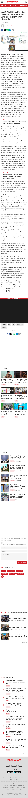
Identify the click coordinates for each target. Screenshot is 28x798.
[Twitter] (5, 30)
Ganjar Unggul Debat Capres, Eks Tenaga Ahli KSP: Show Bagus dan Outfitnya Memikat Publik (15, 718)
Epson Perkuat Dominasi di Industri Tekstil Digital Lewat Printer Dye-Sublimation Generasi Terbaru (17, 619)
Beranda (3, 8)
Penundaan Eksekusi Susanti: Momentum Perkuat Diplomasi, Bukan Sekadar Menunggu (14, 732)
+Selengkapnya (23, 642)
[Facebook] (2, 30)
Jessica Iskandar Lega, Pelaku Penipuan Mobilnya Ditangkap (14, 704)
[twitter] (9, 766)
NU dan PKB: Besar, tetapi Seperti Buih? (15, 725)
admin (10, 26)
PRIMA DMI (20, 324)
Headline (4, 571)
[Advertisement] (14, 350)
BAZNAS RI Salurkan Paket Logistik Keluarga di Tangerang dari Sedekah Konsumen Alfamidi (7, 415)
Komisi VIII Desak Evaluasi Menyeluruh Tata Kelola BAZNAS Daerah (14, 122)
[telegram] (14, 766)
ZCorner (4, 327)
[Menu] (2, 2)
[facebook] (7, 766)
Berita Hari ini (19, 571)
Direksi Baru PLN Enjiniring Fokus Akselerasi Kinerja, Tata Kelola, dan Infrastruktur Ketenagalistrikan (18, 637)
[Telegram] (10, 30)
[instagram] (16, 766)
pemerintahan (20, 573)
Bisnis (8, 8)
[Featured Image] (14, 51)
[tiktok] (21, 766)
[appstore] (10, 773)
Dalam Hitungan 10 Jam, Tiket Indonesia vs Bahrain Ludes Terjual (16, 697)
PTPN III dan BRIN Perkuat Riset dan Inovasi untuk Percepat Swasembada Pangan (17, 468)
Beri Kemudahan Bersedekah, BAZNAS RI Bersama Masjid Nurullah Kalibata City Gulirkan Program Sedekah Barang (20, 400)
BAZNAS (4, 324)
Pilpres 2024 (12, 573)
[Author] (2, 26)
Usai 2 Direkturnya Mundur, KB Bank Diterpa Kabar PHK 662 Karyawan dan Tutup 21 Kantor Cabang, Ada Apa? (18, 628)
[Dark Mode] (23, 2)
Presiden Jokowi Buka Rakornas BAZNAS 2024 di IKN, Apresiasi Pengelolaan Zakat (12, 176)
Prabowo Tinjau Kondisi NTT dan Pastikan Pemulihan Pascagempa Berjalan (18, 496)
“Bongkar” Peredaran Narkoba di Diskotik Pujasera (15, 710)
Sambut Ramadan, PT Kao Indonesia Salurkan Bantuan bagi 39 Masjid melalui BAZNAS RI (20, 414)
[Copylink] (13, 30)
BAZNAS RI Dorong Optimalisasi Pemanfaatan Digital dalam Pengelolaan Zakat (7, 398)
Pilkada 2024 (4, 573)
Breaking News (11, 571)
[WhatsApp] (7, 30)
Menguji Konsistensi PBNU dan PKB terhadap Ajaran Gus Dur (16, 740)
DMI (9, 324)
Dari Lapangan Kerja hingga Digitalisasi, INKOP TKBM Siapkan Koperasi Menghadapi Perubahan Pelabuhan (18, 459)
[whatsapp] (12, 766)
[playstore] (17, 773)
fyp (2, 576)
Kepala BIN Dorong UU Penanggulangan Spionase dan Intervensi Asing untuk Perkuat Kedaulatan (18, 487)
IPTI (14, 324)
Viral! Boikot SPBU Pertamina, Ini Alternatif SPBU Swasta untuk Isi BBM (15, 682)
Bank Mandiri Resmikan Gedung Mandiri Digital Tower (15, 746)
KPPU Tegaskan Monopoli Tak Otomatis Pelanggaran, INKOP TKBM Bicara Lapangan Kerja (18, 477)
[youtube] (19, 766)
